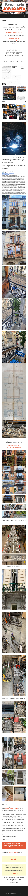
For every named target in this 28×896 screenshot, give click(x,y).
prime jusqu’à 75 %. (14, 873)
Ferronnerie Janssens (14, 893)
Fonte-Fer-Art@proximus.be (13, 38)
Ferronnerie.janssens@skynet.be (14, 40)
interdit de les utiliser (13, 852)
